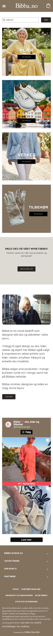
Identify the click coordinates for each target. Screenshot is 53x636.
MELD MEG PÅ (26, 269)
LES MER (9, 397)
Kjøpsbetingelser (30, 589)
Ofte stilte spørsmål (26, 602)
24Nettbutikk (32, 632)
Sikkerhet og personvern (19, 595)
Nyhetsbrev (41, 595)
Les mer (25, 622)
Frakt (16, 589)
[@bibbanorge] (8, 424)
